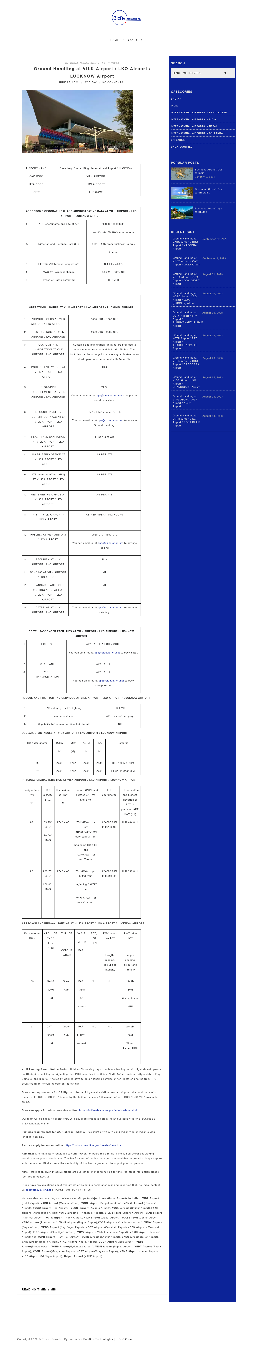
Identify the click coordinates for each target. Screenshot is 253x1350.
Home (114, 40)
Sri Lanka (178, 140)
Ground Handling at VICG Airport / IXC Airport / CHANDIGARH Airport (186, 382)
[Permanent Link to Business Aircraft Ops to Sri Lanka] (182, 198)
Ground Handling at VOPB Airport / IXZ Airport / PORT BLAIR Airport (186, 420)
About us (135, 40)
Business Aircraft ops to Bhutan (208, 210)
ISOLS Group (125, 1339)
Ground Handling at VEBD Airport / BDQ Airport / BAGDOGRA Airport (186, 362)
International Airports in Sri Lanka (197, 133)
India (174, 105)
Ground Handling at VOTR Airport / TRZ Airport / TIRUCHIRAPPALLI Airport (185, 341)
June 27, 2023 (69, 82)
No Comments (112, 82)
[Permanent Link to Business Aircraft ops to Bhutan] (182, 217)
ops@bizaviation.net (109, 395)
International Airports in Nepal (194, 126)
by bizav (90, 82)
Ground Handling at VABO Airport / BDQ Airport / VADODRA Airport (185, 243)
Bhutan (176, 98)
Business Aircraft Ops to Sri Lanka (209, 191)
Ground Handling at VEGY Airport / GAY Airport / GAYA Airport (186, 261)
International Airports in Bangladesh (199, 112)
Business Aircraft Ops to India (209, 171)
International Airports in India (92, 62)
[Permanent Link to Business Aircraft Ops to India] (182, 179)
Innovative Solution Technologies (91, 1339)
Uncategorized (182, 146)
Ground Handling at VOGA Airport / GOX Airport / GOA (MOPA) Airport (186, 278)
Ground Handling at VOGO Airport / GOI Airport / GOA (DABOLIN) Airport (185, 298)
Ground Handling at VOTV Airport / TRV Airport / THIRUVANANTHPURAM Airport (188, 319)
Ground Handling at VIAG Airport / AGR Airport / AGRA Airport (185, 401)
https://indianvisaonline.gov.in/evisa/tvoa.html (108, 1110)
